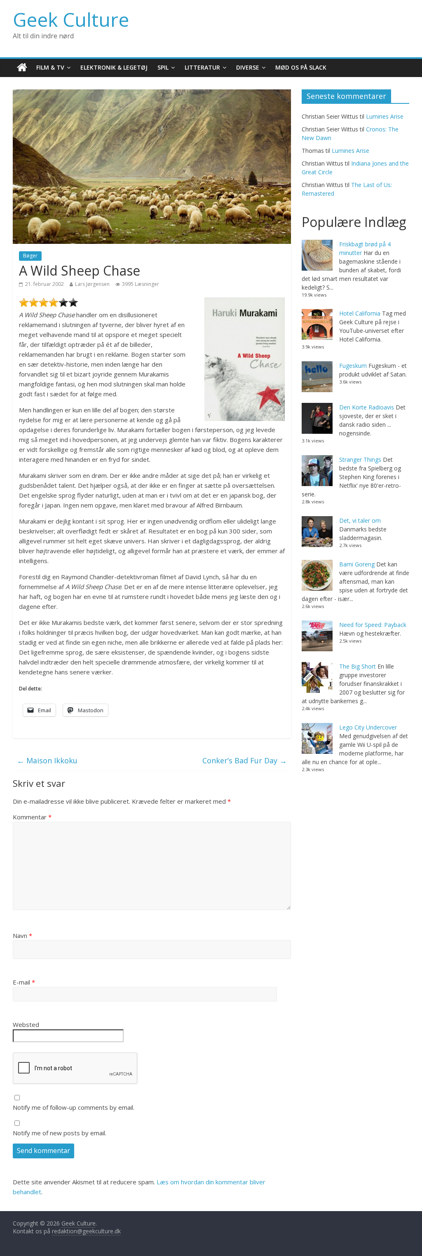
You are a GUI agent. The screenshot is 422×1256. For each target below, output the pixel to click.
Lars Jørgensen (92, 284)
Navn (22, 935)
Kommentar (32, 817)
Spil (163, 67)
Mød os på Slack (300, 67)
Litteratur (202, 67)
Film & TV (50, 67)
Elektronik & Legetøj (114, 67)
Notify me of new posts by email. (59, 1133)
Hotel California (359, 313)
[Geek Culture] (22, 68)
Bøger (30, 255)
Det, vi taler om (360, 520)
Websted (26, 1024)
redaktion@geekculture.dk (86, 1231)
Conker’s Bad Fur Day (244, 760)
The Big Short (357, 666)
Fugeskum (353, 366)
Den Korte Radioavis (366, 407)
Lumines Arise (384, 116)
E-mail (24, 982)
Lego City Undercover (368, 727)
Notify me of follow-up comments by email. (73, 1107)
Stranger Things (360, 459)
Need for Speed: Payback (372, 625)
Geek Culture (71, 19)
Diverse (247, 67)
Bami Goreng (357, 564)
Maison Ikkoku (47, 760)
